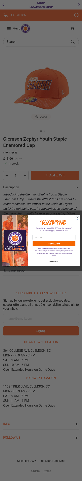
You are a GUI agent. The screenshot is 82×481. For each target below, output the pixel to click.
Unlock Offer (54, 243)
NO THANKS (54, 261)
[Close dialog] (77, 217)
